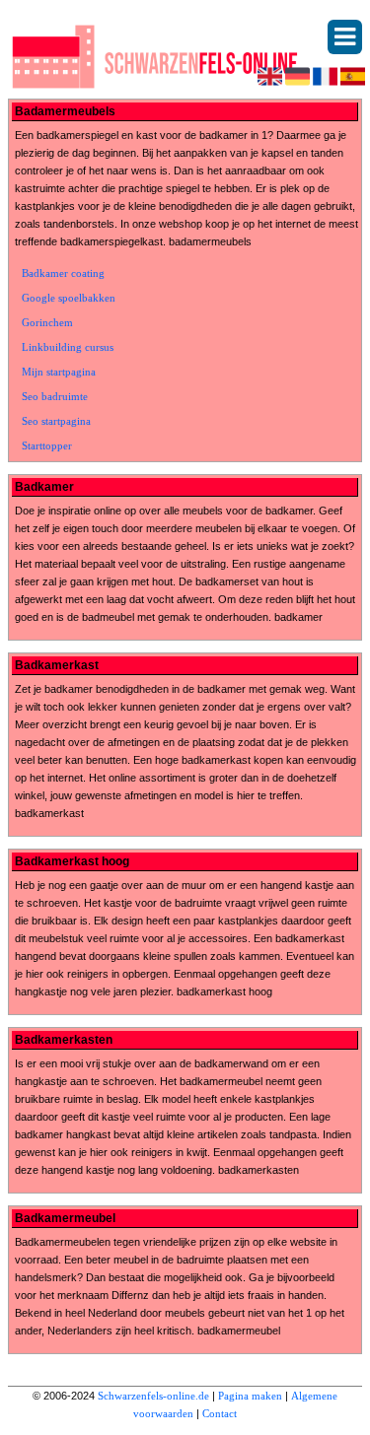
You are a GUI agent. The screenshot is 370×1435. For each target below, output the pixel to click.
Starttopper (47, 445)
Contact (219, 1413)
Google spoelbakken (68, 298)
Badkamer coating (63, 273)
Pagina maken (250, 1395)
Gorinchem (47, 322)
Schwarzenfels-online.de (153, 1395)
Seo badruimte (55, 396)
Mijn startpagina (59, 371)
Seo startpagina (56, 421)
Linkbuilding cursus (67, 347)
